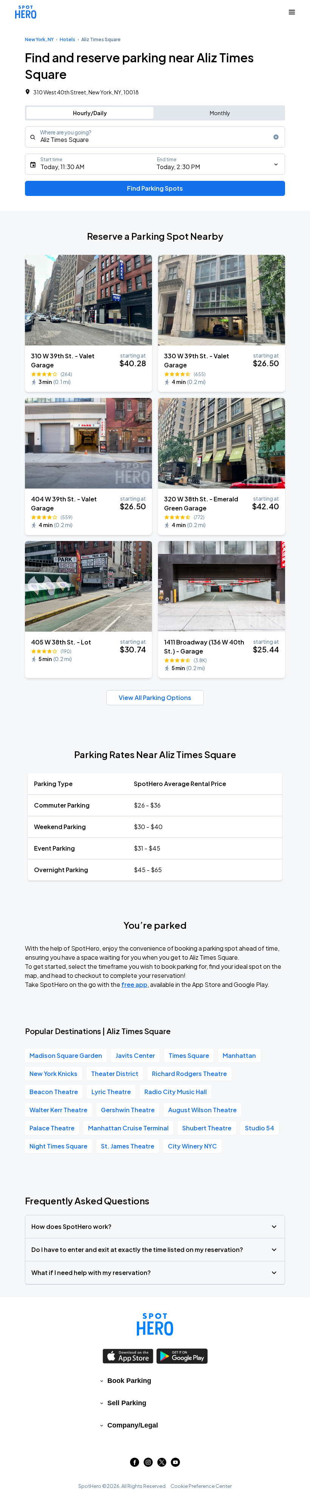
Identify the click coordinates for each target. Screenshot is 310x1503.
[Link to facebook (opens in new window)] (134, 1464)
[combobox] (155, 137)
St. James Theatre (127, 1146)
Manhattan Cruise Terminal (128, 1128)
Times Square (189, 1055)
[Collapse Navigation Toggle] (291, 12)
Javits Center (135, 1055)
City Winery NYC (192, 1146)
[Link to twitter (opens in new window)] (161, 1464)
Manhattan (239, 1055)
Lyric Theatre (111, 1092)
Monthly (220, 112)
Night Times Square (58, 1146)
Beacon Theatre (53, 1092)
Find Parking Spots (155, 188)
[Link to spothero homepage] (155, 1324)
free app (134, 984)
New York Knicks (53, 1074)
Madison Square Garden (65, 1055)
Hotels (67, 39)
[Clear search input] (276, 137)
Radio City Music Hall (175, 1092)
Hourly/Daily (90, 112)
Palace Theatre (51, 1128)
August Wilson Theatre (202, 1110)
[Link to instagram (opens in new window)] (148, 1464)
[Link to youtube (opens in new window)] (175, 1464)
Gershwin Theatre (128, 1110)
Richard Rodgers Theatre (189, 1074)
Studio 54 (259, 1128)
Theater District (114, 1074)
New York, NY (39, 39)
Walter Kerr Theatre (58, 1110)
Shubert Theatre (206, 1128)
